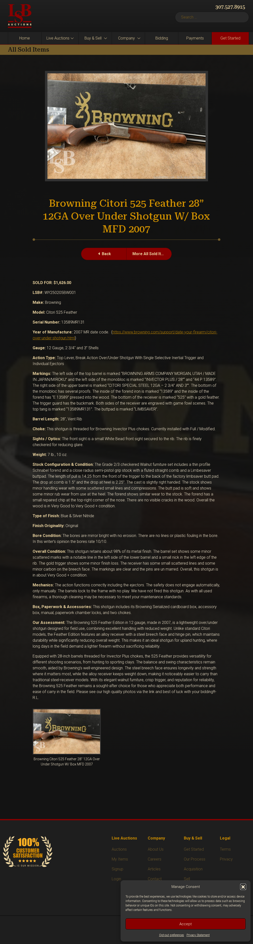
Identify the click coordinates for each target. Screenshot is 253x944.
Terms (225, 849)
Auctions (119, 849)
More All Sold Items (150, 253)
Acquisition (193, 869)
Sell (187, 879)
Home (24, 38)
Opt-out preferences (171, 935)
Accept (185, 924)
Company (126, 38)
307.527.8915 (230, 7)
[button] (243, 886)
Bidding (161, 38)
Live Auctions (57, 38)
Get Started (230, 38)
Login (116, 879)
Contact (155, 879)
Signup (117, 869)
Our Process (194, 859)
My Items (120, 859)
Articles (154, 869)
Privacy (226, 859)
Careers (154, 859)
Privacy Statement (198, 935)
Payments (195, 38)
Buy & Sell (93, 38)
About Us (156, 849)
